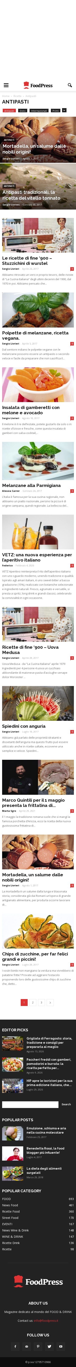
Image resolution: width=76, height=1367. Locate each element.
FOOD (6, 1199)
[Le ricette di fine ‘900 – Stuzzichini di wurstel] (38, 235)
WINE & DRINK (12, 1237)
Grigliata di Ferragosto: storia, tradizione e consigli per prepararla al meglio (49, 1043)
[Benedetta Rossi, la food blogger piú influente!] (12, 1153)
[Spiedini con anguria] (38, 703)
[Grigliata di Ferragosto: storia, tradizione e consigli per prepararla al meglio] (12, 1043)
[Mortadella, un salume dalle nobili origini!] (38, 149)
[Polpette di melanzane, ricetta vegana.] (38, 310)
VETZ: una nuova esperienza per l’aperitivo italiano (37, 557)
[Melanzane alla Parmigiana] (38, 461)
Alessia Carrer (11, 490)
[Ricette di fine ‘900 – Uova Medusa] (38, 624)
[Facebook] (15, 1346)
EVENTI (7, 1224)
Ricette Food (11, 1211)
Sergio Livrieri (11, 158)
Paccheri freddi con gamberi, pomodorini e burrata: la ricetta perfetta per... (49, 1064)
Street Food (10, 1218)
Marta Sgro (9, 810)
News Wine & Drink (15, 1230)
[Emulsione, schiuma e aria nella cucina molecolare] (12, 1133)
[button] (70, 85)
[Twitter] (49, 1346)
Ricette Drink (11, 1243)
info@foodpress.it (46, 1321)
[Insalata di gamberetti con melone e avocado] (38, 384)
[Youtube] (61, 1346)
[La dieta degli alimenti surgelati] (12, 1173)
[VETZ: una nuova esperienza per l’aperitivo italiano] (38, 532)
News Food (10, 1205)
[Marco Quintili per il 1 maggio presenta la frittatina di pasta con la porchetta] (38, 777)
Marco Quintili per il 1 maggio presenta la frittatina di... (33, 802)
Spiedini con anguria (24, 726)
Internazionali (39, 110)
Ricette (7, 1249)
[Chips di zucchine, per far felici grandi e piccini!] (38, 931)
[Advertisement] (38, 40)
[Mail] (26, 1346)
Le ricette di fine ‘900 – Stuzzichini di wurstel (27, 260)
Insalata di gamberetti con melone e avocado (31, 410)
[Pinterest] (38, 1346)
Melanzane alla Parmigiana (31, 485)
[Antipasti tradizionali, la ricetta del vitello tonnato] (38, 196)
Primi (56, 110)
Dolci (23, 110)
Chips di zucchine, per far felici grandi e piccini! (35, 956)
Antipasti (9, 110)
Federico (7, 565)
